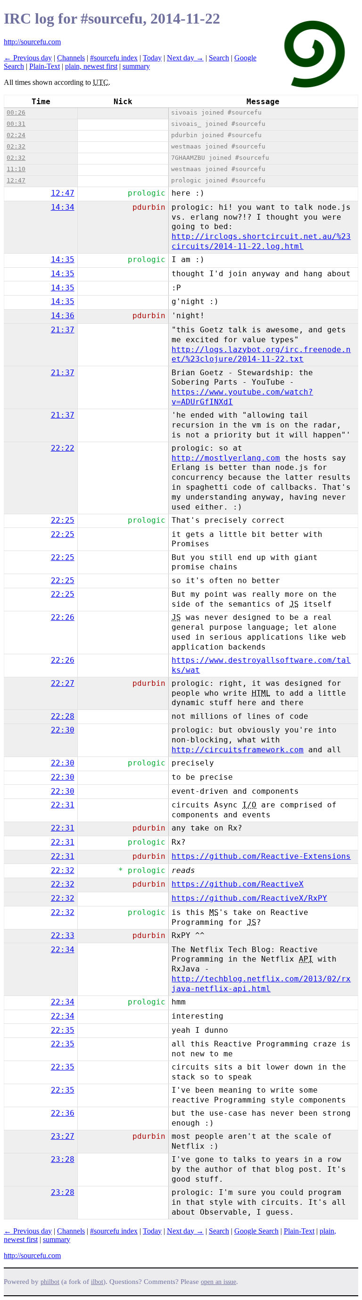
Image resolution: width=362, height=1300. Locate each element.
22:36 (62, 1113)
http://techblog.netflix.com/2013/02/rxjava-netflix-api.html (261, 983)
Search (219, 58)
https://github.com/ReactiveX (238, 884)
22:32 (62, 870)
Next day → (185, 58)
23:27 (62, 1136)
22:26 (62, 617)
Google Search (256, 1231)
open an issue (218, 1281)
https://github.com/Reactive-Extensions (261, 856)
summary (136, 66)
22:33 (62, 935)
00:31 (16, 123)
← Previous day (28, 58)
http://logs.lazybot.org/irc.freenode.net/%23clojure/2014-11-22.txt (261, 354)
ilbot (97, 1281)
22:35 (62, 1030)
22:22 (62, 448)
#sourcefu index (114, 58)
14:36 (62, 315)
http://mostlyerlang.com (226, 457)
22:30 (62, 729)
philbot (50, 1281)
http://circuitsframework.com (238, 749)
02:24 (16, 135)
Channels (71, 58)
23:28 (62, 1159)
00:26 (16, 112)
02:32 (16, 146)
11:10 (16, 169)
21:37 (62, 329)
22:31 (62, 804)
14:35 (62, 259)
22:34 (62, 949)
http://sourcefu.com (32, 42)
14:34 (62, 207)
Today (152, 58)
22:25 (62, 520)
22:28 (62, 716)
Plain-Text (44, 66)
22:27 (62, 683)
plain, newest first (91, 66)
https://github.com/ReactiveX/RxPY (249, 898)
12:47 (16, 180)
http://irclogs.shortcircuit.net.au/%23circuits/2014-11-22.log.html (261, 241)
